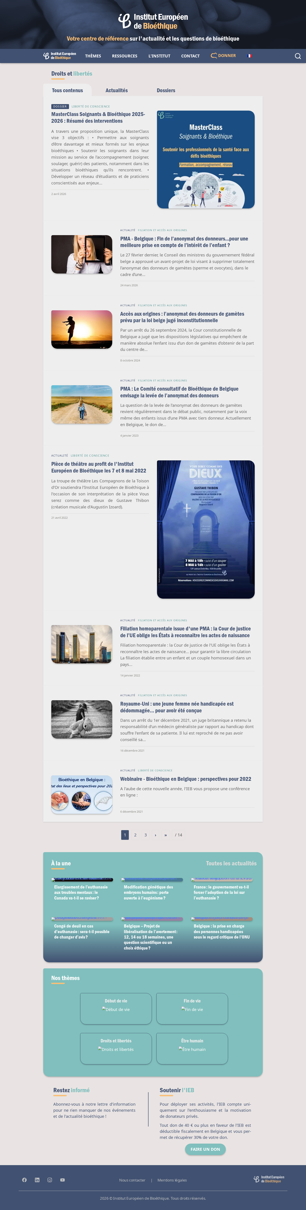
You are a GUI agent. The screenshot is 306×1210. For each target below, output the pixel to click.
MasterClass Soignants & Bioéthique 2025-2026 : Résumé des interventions (98, 117)
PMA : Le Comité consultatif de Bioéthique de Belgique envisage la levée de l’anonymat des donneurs (179, 392)
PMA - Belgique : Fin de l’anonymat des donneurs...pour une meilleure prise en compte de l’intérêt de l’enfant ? (184, 242)
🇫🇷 (249, 56)
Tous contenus (67, 90)
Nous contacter (132, 1180)
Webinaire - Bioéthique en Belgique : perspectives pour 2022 (185, 778)
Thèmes (93, 56)
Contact (190, 56)
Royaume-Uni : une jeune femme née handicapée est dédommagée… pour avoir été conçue (177, 707)
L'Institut (159, 56)
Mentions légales (172, 1180)
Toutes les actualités (231, 863)
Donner (226, 55)
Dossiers (166, 90)
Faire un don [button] (205, 1149)
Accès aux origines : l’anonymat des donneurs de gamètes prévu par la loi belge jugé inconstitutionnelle (182, 317)
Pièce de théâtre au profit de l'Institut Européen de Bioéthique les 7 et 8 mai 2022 (98, 467)
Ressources (124, 56)
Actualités (117, 90)
